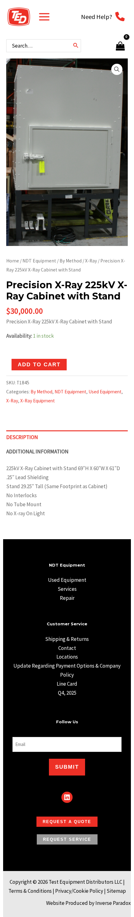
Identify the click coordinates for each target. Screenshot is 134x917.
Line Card (67, 683)
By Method (71, 261)
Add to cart (39, 365)
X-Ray (91, 261)
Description (22, 437)
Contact (67, 648)
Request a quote (67, 821)
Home (12, 261)
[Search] (76, 45)
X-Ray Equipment (37, 401)
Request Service (67, 839)
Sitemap (116, 890)
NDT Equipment (39, 261)
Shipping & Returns (67, 639)
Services (67, 589)
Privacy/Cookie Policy (79, 890)
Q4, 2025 (67, 692)
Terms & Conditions (30, 890)
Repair (67, 598)
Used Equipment (105, 392)
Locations (67, 656)
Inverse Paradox (113, 903)
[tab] (67, 437)
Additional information (37, 451)
